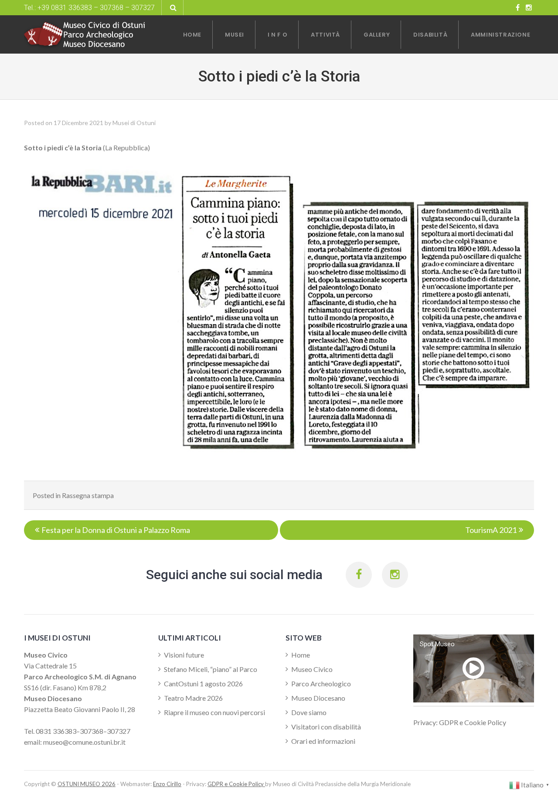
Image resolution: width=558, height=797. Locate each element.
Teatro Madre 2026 (193, 698)
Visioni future (184, 655)
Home (300, 655)
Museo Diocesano (318, 698)
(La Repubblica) (87, 147)
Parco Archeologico (321, 683)
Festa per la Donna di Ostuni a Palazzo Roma (115, 530)
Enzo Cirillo (167, 783)
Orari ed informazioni (323, 741)
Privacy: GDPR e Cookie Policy (459, 722)
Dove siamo (309, 712)
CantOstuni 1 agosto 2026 (203, 683)
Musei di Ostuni (134, 122)
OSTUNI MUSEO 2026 (87, 783)
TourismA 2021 (491, 530)
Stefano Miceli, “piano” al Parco (210, 669)
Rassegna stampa (88, 495)
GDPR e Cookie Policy (236, 783)
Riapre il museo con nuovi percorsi (214, 712)
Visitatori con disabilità (326, 726)
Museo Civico (312, 669)
